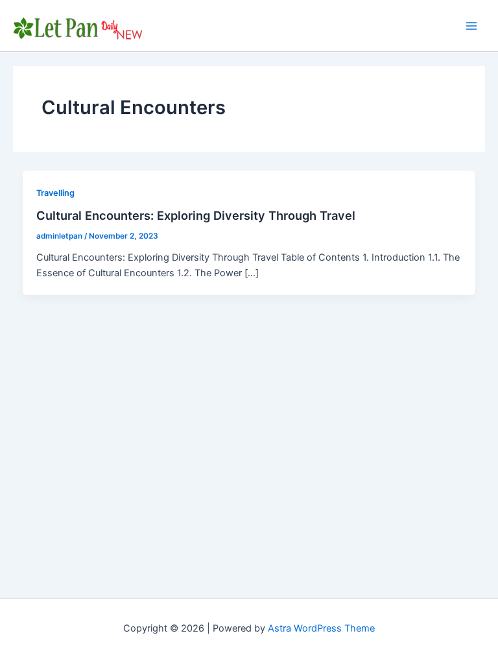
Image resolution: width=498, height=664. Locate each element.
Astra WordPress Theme (321, 628)
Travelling (55, 193)
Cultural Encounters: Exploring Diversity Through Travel (195, 215)
